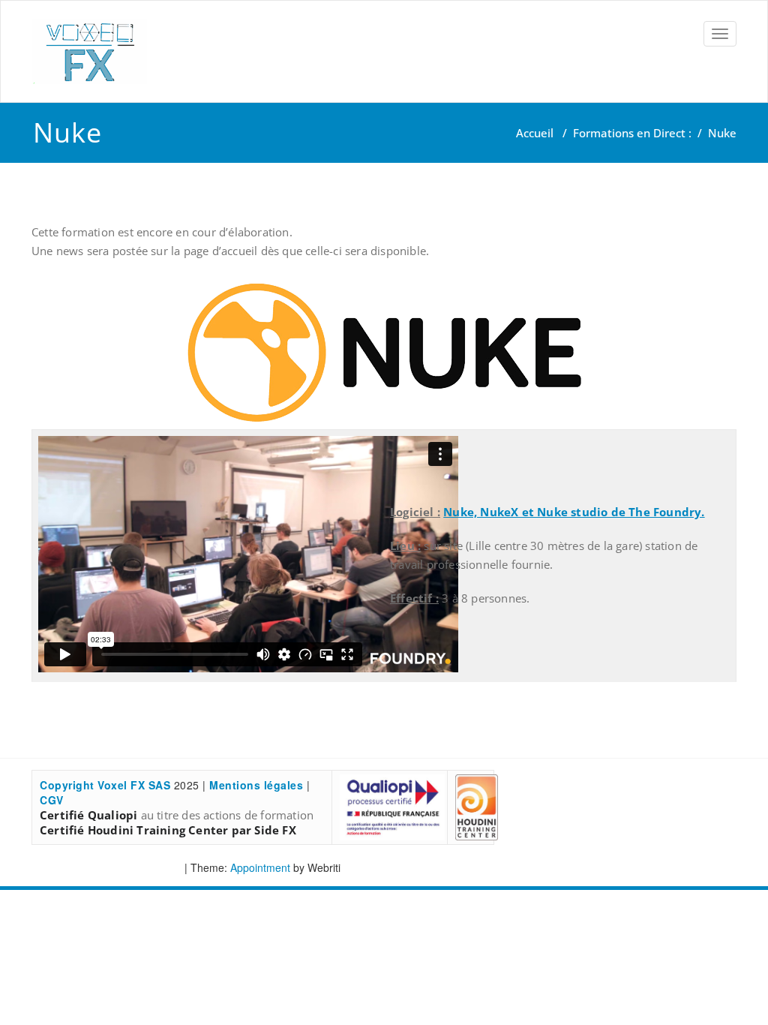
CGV (52, 799)
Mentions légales (256, 784)
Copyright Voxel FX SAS (105, 784)
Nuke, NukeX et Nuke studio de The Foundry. (573, 511)
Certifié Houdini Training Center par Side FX (168, 829)
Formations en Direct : (632, 132)
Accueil (535, 132)
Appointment (258, 867)
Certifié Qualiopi (88, 814)
